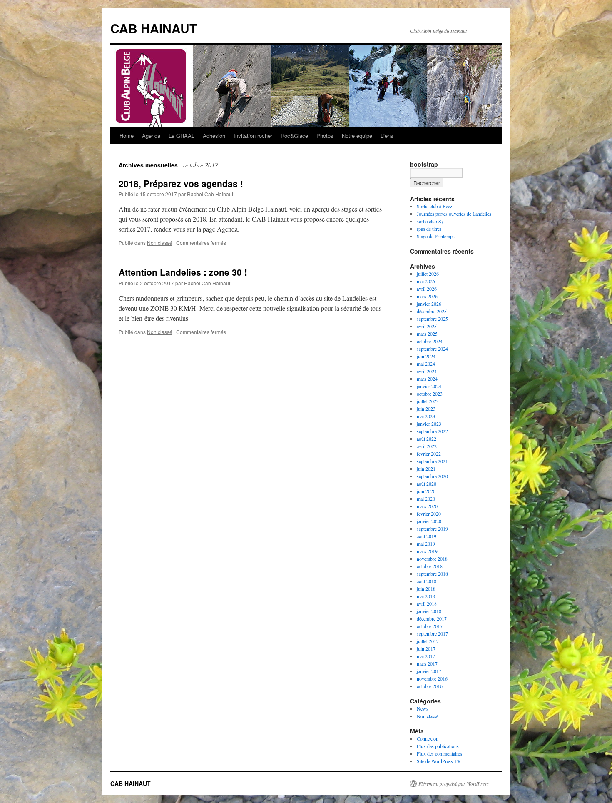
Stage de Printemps (436, 236)
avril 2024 (427, 371)
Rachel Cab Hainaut (210, 193)
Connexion (427, 738)
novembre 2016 (432, 678)
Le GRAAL (181, 136)
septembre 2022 (432, 431)
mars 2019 (427, 551)
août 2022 (426, 438)
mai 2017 (426, 656)
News (422, 708)
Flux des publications (438, 746)
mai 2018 (426, 596)
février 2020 (429, 513)
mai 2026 (426, 281)
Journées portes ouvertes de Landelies (454, 213)
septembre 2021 (432, 461)
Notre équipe (357, 136)
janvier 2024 (429, 386)
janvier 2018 (429, 611)
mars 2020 (427, 506)
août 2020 (426, 483)
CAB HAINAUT (153, 28)
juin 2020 (426, 491)
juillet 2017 (428, 641)
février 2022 (429, 453)
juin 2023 (426, 408)
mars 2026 (427, 296)
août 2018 (426, 581)
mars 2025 (427, 333)
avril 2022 (427, 446)
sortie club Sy (430, 221)
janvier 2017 (429, 671)
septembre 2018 (432, 573)
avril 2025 (427, 326)
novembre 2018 (432, 558)
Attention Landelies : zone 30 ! (183, 272)
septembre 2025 (432, 318)
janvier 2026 (429, 303)
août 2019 (426, 536)
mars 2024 (427, 378)
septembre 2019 (432, 528)
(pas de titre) (429, 228)
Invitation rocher (253, 136)
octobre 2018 (430, 566)
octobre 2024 (430, 341)
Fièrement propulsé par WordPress (453, 783)
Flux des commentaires (439, 753)
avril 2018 (427, 603)
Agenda (151, 136)
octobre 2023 (430, 393)
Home (126, 136)
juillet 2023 (428, 401)
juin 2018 (426, 588)
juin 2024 (426, 356)
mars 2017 (427, 663)
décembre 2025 (432, 311)
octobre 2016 (430, 686)
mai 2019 (426, 543)
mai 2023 (426, 416)
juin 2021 (426, 468)
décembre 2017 (432, 618)
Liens (387, 136)
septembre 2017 (432, 633)
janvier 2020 (429, 521)
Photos (324, 136)
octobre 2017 (430, 626)
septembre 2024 (432, 348)
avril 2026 (427, 288)
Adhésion (214, 136)
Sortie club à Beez (434, 206)
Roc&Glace (294, 136)
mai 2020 (426, 498)
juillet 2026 (428, 273)
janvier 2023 (429, 423)
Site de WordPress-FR (439, 761)
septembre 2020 (432, 476)
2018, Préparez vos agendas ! (181, 183)
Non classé (159, 242)
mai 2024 (426, 363)
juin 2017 (426, 648)
